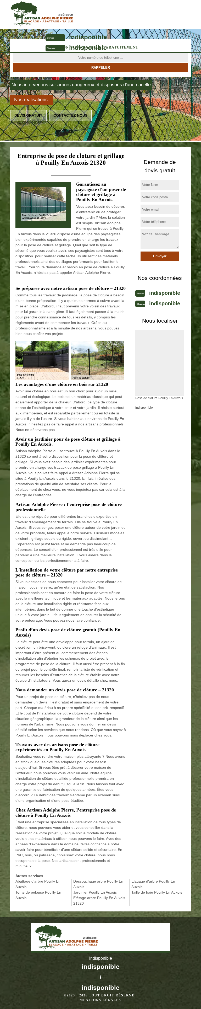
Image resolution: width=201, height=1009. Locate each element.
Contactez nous (70, 115)
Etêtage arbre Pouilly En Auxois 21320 (99, 900)
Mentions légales (100, 1000)
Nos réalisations (31, 99)
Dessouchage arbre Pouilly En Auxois (98, 884)
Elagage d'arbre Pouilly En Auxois (153, 884)
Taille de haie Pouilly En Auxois (156, 892)
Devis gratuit (28, 115)
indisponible (88, 37)
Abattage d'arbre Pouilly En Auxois (37, 884)
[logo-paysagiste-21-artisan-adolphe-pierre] (78, 14)
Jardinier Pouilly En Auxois (95, 892)
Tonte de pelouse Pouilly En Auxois (38, 895)
